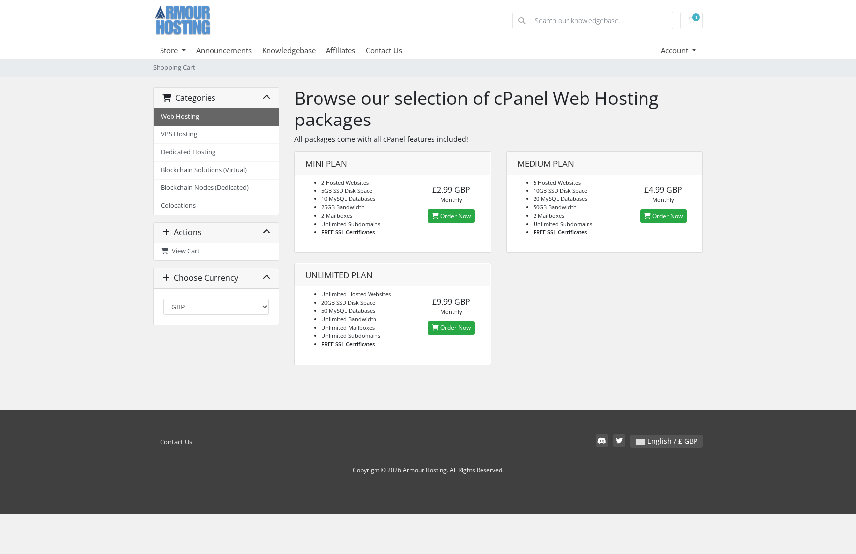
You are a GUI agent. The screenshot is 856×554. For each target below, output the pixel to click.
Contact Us (384, 50)
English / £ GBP (671, 441)
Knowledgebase (289, 50)
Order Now (455, 216)
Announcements (224, 50)
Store (170, 50)
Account (675, 50)
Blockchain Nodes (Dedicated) (205, 188)
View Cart (184, 251)
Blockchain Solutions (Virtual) (204, 170)
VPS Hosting (179, 134)
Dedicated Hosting (188, 152)
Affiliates (340, 50)
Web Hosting (180, 116)
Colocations (178, 205)
